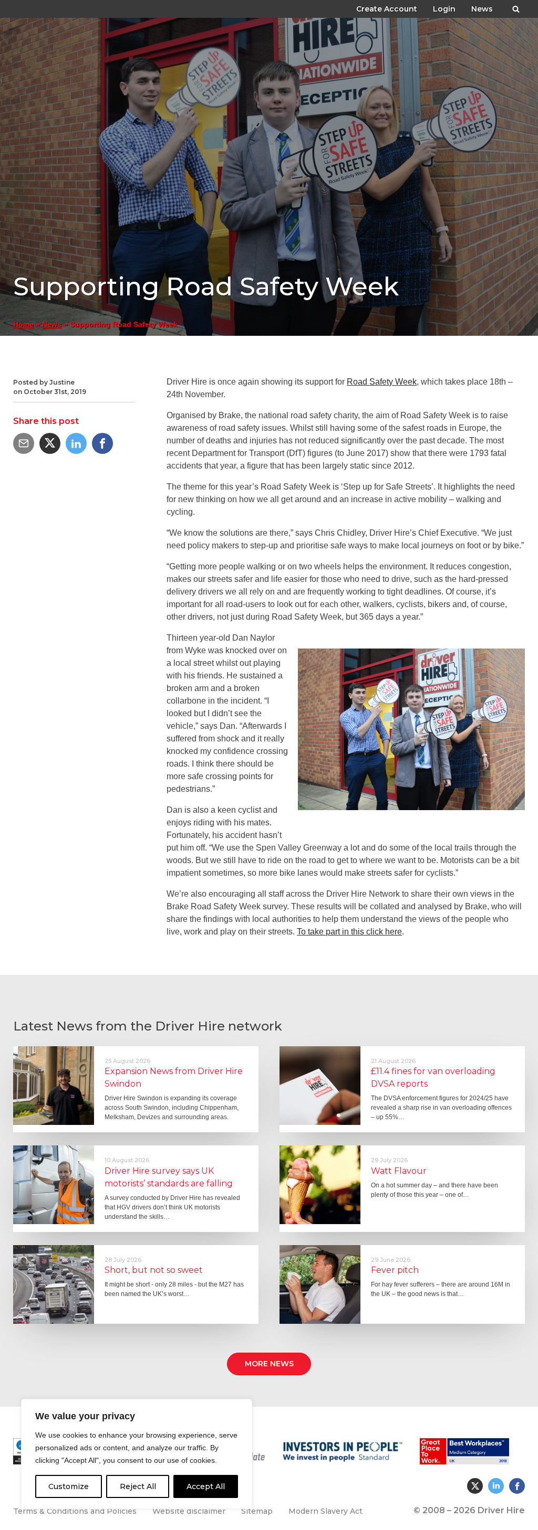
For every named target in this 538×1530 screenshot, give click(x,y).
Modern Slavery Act (325, 1511)
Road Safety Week (382, 381)
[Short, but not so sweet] (53, 1284)
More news (269, 1363)
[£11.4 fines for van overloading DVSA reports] (320, 1085)
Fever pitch (395, 1270)
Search (516, 7)
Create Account (386, 9)
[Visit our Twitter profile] (475, 1486)
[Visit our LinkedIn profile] (496, 1486)
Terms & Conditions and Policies (75, 1511)
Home (23, 324)
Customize (68, 1486)
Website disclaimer (188, 1511)
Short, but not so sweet (154, 1270)
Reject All (138, 1486)
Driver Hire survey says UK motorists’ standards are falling (169, 1177)
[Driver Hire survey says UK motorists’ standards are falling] (53, 1184)
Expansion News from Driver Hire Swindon (174, 1077)
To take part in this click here (349, 931)
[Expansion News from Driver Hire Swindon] (53, 1085)
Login (444, 9)
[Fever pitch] (320, 1284)
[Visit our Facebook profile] (517, 1486)
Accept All (206, 1486)
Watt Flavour (399, 1171)
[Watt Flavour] (320, 1184)
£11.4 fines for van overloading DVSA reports (433, 1077)
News (482, 9)
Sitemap (257, 1511)
